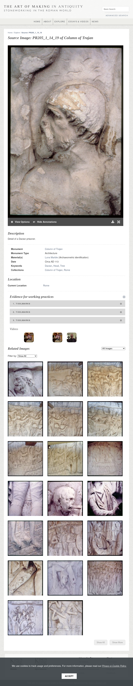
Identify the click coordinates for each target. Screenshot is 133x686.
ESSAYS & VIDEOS (78, 22)
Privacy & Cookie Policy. (114, 665)
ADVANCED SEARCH (117, 15)
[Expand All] (124, 297)
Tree (62, 265)
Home (10, 32)
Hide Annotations (46, 221)
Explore (17, 32)
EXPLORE (59, 22)
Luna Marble (51, 257)
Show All (101, 642)
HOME (37, 22)
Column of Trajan (54, 249)
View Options (21, 221)
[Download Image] (112, 222)
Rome (46, 285)
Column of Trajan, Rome (57, 270)
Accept (69, 676)
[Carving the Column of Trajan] (72, 337)
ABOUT (47, 22)
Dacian (48, 265)
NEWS (95, 22)
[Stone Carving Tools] (29, 337)
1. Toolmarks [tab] (21, 303)
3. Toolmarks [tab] (21, 320)
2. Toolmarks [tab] (21, 312)
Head (56, 265)
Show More (117, 642)
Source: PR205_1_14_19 (32, 32)
